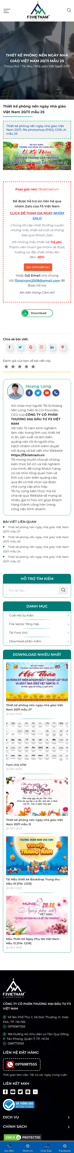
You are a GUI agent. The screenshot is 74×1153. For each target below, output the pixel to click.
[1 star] (6, 366)
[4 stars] (26, 366)
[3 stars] (19, 366)
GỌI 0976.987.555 (38, 267)
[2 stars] (13, 366)
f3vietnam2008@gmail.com (37, 280)
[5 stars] (33, 366)
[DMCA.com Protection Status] (22, 1137)
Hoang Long (38, 386)
